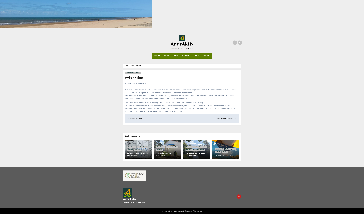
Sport (138, 72)
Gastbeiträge (187, 55)
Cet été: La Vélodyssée (224, 155)
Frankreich (132, 147)
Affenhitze (134, 78)
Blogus (187, 211)
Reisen (167, 55)
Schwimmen (130, 72)
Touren (176, 55)
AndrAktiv (182, 44)
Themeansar (197, 211)
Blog (197, 55)
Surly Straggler (198, 149)
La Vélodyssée (143, 147)
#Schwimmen (142, 83)
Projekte (157, 55)
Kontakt (206, 55)
